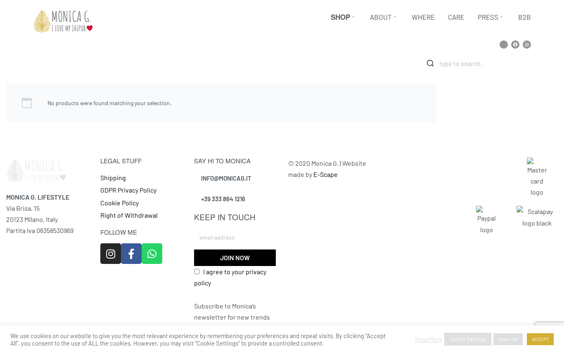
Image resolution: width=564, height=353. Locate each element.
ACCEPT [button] (540, 339)
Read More (428, 339)
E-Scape (325, 174)
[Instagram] (527, 44)
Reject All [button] (508, 339)
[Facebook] (515, 44)
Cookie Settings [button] (467, 339)
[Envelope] (504, 44)
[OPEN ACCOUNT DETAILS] (530, 62)
